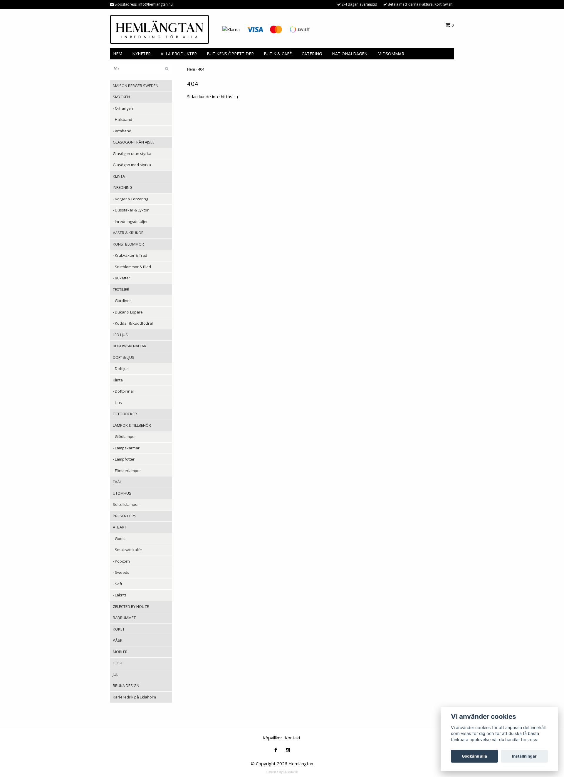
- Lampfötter (124, 459)
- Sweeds (121, 572)
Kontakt (293, 738)
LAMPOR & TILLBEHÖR (132, 425)
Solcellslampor (126, 504)
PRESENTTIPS (124, 515)
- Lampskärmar (126, 448)
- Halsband (122, 119)
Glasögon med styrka (132, 164)
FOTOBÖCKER (125, 413)
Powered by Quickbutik (282, 771)
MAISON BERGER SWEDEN (135, 85)
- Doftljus (121, 368)
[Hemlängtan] (159, 29)
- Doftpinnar (123, 391)
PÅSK (117, 640)
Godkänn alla (474, 756)
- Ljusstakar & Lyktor (131, 210)
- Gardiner (122, 300)
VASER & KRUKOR (128, 232)
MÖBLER (120, 651)
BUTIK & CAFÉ (278, 53)
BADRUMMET (124, 617)
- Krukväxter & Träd (130, 255)
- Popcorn (121, 561)
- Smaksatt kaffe (127, 549)
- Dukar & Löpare (128, 312)
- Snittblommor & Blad (132, 266)
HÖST (118, 663)
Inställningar (524, 756)
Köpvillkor (272, 738)
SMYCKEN (121, 96)
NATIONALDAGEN (349, 53)
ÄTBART (119, 527)
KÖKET (119, 629)
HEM (117, 53)
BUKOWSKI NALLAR (129, 346)
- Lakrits (120, 595)
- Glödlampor (124, 436)
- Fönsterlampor (127, 470)
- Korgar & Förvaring (130, 198)
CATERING (312, 53)
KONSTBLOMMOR (128, 244)
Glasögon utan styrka (132, 153)
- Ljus (117, 402)
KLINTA (119, 176)
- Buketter (121, 278)
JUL (115, 674)
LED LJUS (120, 334)
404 (201, 69)
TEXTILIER (121, 289)
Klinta (118, 380)
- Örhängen (123, 108)
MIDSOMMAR (390, 53)
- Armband (122, 131)
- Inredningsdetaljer (130, 221)
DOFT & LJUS (123, 357)
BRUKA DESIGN (126, 685)
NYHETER (141, 53)
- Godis (119, 538)
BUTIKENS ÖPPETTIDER (230, 53)
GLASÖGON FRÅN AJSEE (134, 142)
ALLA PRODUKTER (179, 53)
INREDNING (122, 187)
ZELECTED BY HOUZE (131, 606)
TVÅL (117, 481)
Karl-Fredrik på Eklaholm (134, 697)
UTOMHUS (122, 493)
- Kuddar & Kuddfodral (133, 323)
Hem (191, 69)
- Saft (117, 583)
